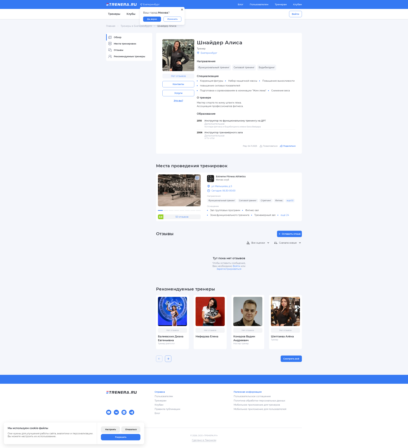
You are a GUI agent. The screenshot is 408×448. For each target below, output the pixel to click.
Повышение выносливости (278, 80)
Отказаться (131, 429)
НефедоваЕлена (207, 336)
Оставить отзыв (291, 233)
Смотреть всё (291, 358)
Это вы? (178, 100)
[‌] (179, 190)
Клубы (131, 13)
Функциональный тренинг (221, 200)
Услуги (178, 93)
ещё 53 (290, 200)
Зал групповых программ (225, 210)
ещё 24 (285, 215)
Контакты (178, 84)
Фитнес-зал (252, 210)
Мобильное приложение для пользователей (260, 409)
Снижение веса (280, 90)
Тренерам (281, 4)
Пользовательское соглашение (252, 396)
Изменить (172, 19)
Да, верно (152, 19)
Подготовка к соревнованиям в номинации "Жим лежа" (233, 90)
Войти (295, 14)
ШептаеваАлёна (282, 336)
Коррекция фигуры (211, 80)
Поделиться (289, 146)
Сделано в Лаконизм (204, 440)
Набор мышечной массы (242, 80)
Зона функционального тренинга (229, 215)
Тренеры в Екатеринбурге (136, 26)
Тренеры (114, 13)
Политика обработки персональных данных (259, 400)
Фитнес (279, 200)
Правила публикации (167, 409)
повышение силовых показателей (220, 85)
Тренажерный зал (265, 215)
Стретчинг (266, 200)
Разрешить (120, 437)
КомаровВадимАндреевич (244, 338)
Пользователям (259, 4)
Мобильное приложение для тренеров (257, 404)
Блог (240, 4)
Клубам (297, 4)
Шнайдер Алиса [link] (166, 26)
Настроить (110, 429)
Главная (110, 26)
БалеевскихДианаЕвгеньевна (170, 338)
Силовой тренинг (248, 200)
